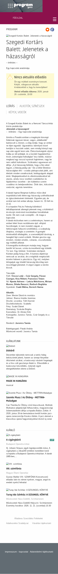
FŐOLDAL (18, 18)
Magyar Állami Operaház (17, 473)
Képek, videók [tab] (17, 112)
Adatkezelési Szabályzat (17, 523)
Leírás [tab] (10, 106)
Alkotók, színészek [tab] (32, 106)
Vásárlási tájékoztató (41, 523)
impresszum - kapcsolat (16, 551)
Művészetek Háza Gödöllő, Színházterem (25, 499)
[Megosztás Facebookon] (52, 29)
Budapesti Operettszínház (18, 444)
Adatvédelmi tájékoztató (41, 551)
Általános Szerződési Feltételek (28, 518)
